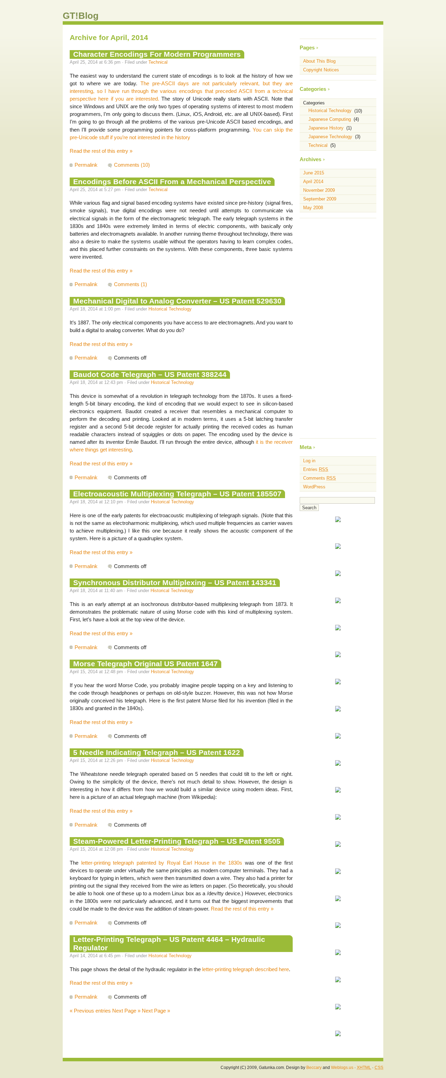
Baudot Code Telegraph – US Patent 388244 (149, 374)
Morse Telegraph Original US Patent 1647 (145, 664)
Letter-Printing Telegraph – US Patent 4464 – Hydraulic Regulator (169, 943)
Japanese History (326, 128)
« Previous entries (90, 1011)
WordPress (314, 486)
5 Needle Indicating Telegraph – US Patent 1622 (156, 752)
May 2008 (313, 207)
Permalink (86, 165)
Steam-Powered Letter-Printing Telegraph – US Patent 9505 (176, 841)
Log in (309, 460)
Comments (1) (130, 284)
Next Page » (126, 1011)
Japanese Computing (329, 119)
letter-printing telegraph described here (245, 969)
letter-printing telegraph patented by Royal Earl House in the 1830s (161, 863)
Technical (158, 62)
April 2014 (313, 181)
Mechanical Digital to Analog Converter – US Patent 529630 (177, 301)
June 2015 (313, 173)
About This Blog (319, 61)
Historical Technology (170, 309)
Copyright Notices (321, 69)
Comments (319, 478)
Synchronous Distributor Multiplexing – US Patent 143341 (174, 583)
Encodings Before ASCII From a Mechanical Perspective (172, 182)
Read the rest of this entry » (101, 151)
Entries (315, 469)
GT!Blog (81, 15)
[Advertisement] (338, 328)
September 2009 (319, 199)
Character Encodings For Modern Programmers (157, 54)
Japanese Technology (330, 136)
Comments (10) (132, 165)
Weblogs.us (342, 1067)
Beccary (314, 1067)
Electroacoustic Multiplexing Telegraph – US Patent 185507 (177, 494)
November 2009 (319, 190)
